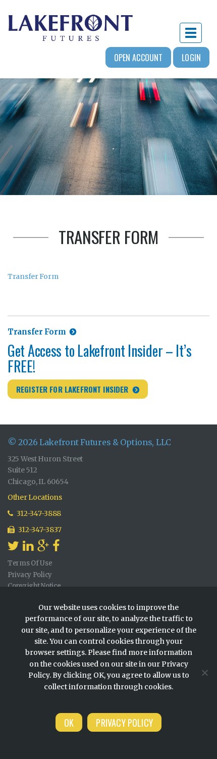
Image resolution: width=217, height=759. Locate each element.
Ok (69, 722)
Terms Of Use (30, 563)
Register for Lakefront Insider (72, 389)
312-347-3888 (38, 513)
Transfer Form (33, 276)
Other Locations (35, 497)
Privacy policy (124, 722)
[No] (204, 673)
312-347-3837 (39, 529)
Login (191, 58)
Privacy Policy (30, 575)
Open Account (138, 58)
